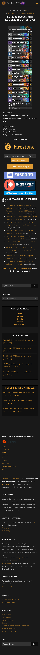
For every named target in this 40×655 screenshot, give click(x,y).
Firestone (5, 528)
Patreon (20, 322)
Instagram (6, 464)
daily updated (7, 484)
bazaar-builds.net (8, 603)
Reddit (20, 319)
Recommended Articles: (20, 388)
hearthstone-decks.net (10, 600)
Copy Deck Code (19, 160)
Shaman (21, 13)
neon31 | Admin (8, 587)
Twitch (4, 461)
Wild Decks (29, 13)
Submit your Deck (20, 325)
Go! (34, 286)
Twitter (20, 316)
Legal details (6, 617)
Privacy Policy (7, 614)
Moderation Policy (9, 631)
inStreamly (6, 531)
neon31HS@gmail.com (10, 469)
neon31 (28, 10)
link (33, 522)
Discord (20, 313)
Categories (6, 295)
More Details (7, 563)
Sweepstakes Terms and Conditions (15, 626)
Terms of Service (8, 620)
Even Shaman (13, 13)
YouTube (5, 458)
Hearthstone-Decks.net (11, 479)
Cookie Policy (7, 623)
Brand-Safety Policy (9, 628)
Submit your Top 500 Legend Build (16, 268)
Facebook (5, 450)
